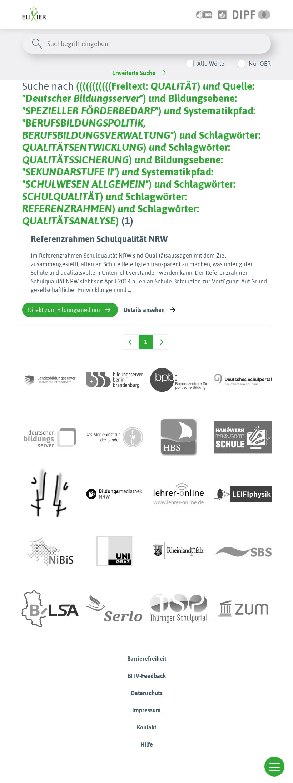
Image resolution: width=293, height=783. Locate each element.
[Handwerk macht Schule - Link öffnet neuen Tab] (243, 437)
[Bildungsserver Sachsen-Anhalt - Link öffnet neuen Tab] (50, 608)
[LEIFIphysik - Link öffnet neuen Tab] (243, 494)
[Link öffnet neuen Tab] (252, 14)
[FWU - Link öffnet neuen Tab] (114, 437)
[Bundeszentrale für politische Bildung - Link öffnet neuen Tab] (178, 379)
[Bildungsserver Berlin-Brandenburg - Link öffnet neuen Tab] (114, 379)
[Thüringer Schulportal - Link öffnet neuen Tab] (178, 608)
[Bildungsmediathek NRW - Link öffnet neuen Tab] (114, 494)
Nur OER (260, 63)
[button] (274, 767)
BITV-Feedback (147, 676)
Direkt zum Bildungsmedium (64, 310)
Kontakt (146, 727)
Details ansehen (144, 310)
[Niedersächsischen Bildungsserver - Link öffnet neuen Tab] (50, 551)
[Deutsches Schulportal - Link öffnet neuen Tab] (243, 379)
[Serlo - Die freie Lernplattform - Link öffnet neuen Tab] (114, 608)
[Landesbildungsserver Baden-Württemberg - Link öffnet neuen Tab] (50, 379)
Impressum (146, 710)
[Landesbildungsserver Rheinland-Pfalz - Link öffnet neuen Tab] (178, 551)
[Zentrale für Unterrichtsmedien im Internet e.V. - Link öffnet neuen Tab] (243, 608)
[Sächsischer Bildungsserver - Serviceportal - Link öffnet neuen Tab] (243, 551)
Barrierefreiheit (146, 658)
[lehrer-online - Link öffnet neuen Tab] (178, 494)
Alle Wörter (212, 63)
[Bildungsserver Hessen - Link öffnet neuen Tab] (50, 494)
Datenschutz (147, 693)
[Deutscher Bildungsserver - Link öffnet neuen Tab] (50, 437)
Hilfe (146, 744)
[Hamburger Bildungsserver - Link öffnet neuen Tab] (178, 437)
